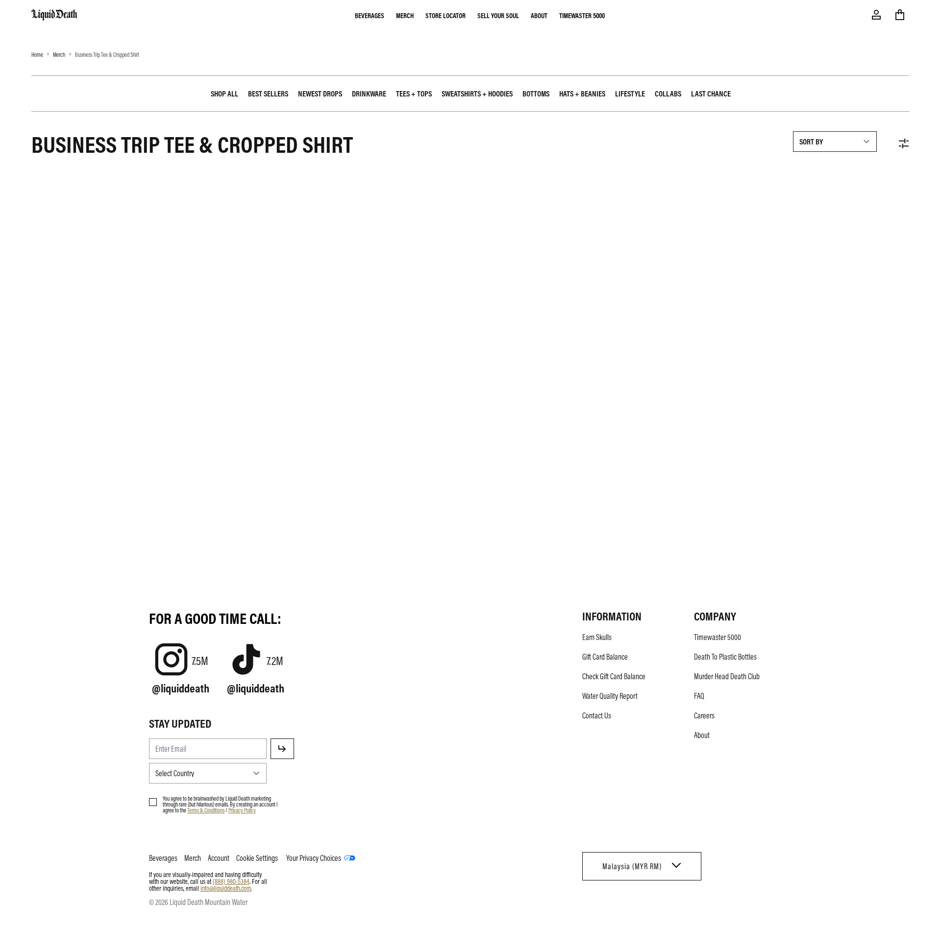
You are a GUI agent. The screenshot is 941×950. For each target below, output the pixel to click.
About (539, 15)
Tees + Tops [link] (414, 93)
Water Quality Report (610, 696)
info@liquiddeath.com (225, 887)
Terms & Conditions (205, 810)
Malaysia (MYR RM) (632, 866)
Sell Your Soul (498, 15)
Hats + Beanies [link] (582, 93)
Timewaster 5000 (582, 15)
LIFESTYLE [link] (630, 93)
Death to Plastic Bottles (725, 657)
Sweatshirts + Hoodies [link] (477, 93)
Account (218, 858)
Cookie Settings (257, 858)
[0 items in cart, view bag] (900, 15)
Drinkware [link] (369, 93)
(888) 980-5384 (231, 881)
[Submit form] (282, 749)
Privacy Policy (242, 810)
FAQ (699, 696)
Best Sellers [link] (268, 93)
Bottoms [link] (535, 93)
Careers (704, 715)
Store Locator (445, 15)
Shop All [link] (224, 93)
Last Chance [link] (711, 93)
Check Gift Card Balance (613, 676)
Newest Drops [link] (320, 93)
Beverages (369, 15)
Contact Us (596, 715)
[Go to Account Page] (876, 14)
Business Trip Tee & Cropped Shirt (107, 54)
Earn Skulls (597, 637)
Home (37, 54)
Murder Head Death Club (727, 676)
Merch (405, 15)
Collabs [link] (668, 93)
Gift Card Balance (605, 657)
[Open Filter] (904, 143)
